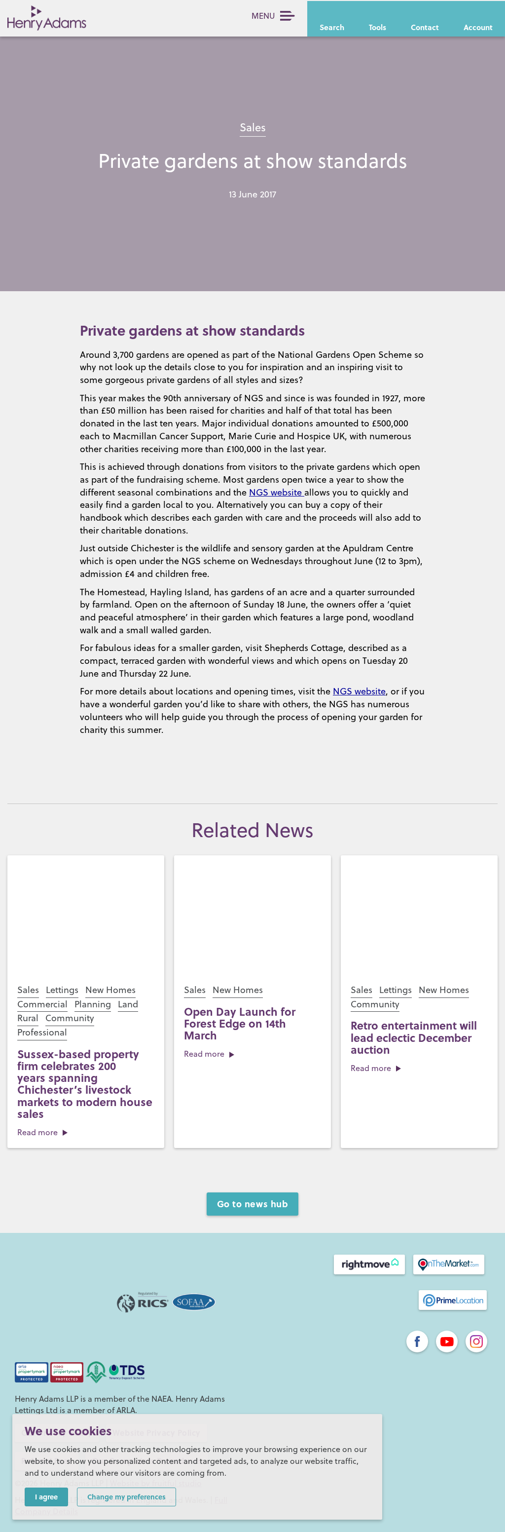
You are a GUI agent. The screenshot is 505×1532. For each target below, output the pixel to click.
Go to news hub (253, 1203)
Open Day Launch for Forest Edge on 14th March (239, 1023)
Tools (377, 27)
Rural (27, 1018)
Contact (425, 27)
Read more (37, 1132)
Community (69, 1018)
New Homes (110, 990)
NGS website (276, 492)
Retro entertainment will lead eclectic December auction (414, 1037)
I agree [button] (46, 1496)
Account (478, 27)
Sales (253, 127)
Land (128, 1004)
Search (332, 27)
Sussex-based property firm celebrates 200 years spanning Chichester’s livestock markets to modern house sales (84, 1083)
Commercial (42, 1004)
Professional (42, 1032)
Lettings (62, 990)
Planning (92, 1004)
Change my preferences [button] (126, 1496)
